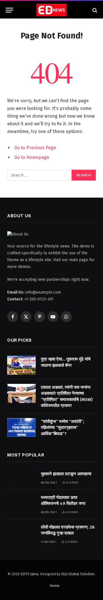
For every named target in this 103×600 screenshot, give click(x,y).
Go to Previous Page (35, 147)
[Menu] (9, 10)
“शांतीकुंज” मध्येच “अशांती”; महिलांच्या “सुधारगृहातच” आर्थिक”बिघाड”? (62, 427)
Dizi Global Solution (77, 574)
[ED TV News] (51, 10)
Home (54, 585)
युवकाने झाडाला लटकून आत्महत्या (66, 473)
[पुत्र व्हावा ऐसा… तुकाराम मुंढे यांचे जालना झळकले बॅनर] (21, 365)
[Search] (94, 10)
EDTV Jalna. (30, 574)
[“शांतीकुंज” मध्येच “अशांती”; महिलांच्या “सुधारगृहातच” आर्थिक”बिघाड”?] (21, 427)
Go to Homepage (31, 157)
